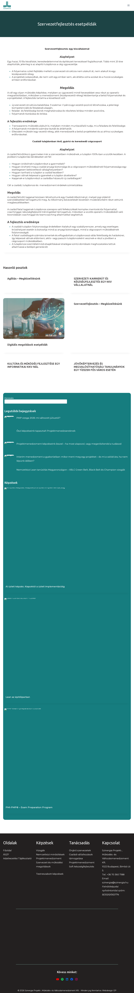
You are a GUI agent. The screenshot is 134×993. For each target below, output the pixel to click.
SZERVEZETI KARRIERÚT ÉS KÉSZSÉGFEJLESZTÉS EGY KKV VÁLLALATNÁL (93, 281)
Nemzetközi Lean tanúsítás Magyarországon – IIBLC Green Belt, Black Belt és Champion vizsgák (70, 469)
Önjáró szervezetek (80, 850)
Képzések (11, 482)
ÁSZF (6, 854)
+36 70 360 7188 (115, 874)
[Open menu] (128, 5)
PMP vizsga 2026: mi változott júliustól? (38, 418)
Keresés (9, 398)
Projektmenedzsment (81, 862)
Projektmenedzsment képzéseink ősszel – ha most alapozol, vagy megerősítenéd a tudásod (68, 443)
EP (115, 990)
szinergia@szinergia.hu (115, 882)
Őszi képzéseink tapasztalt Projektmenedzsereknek (45, 431)
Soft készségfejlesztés (81, 866)
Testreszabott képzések (49, 874)
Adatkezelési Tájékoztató (17, 858)
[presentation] (33, 318)
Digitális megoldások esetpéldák (27, 344)
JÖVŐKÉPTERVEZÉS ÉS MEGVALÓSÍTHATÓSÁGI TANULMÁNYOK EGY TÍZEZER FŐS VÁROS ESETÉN (99, 366)
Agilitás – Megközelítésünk (23, 278)
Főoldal (7, 850)
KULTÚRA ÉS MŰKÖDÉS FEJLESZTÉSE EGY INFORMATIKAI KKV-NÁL (33, 365)
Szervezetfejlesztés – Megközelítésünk (98, 303)
